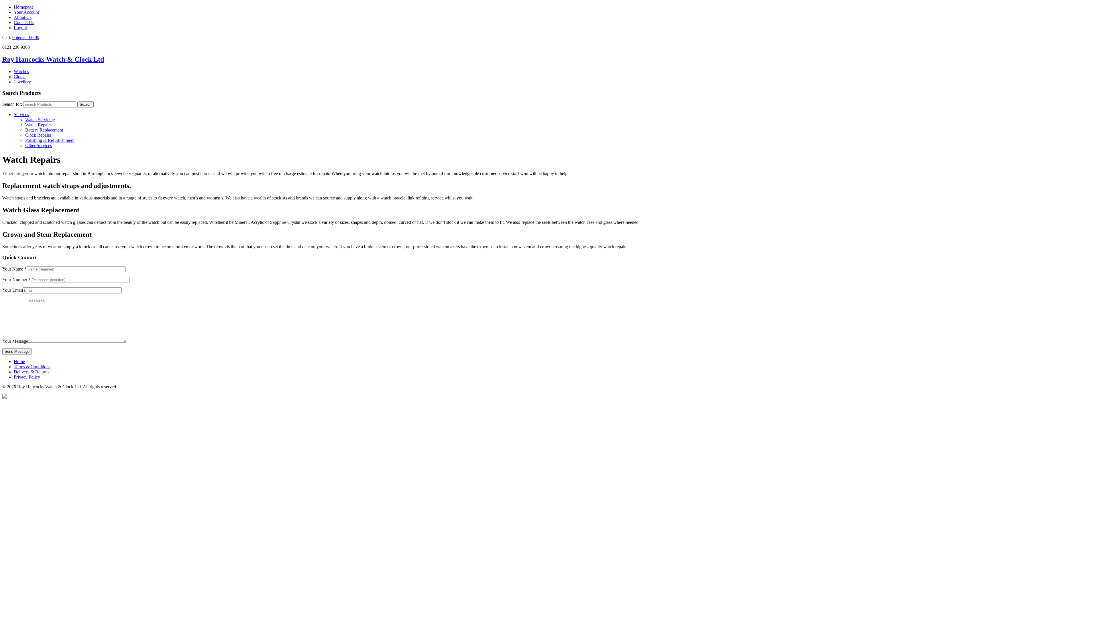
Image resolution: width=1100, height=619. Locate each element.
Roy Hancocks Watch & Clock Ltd (53, 59)
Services (21, 114)
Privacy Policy (27, 377)
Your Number (16, 279)
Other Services (38, 145)
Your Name (14, 269)
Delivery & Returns (31, 371)
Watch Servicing (40, 119)
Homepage (24, 7)
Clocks (20, 76)
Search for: (12, 104)
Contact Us (24, 22)
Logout (20, 27)
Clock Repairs (38, 135)
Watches (21, 71)
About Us (23, 17)
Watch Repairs (38, 124)
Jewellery (22, 81)
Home (19, 361)
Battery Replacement (44, 130)
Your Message (15, 341)
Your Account (26, 12)
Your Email (12, 290)
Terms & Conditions (32, 366)
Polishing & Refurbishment (49, 140)
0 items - (25, 37)
